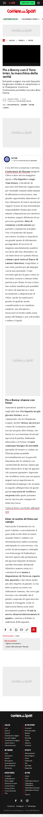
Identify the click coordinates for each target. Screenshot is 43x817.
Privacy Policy (10, 788)
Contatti (8, 776)
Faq (6, 793)
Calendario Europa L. (32, 788)
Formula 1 (28, 728)
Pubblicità (28, 761)
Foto (26, 779)
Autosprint (9, 756)
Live (13, 3)
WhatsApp (32, 806)
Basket (27, 733)
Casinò (27, 795)
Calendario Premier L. (32, 791)
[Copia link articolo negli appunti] (27, 629)
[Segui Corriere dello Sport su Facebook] (15, 800)
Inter (30, 41)
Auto (6, 753)
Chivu (6, 108)
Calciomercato (10, 745)
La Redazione (10, 779)
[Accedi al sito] (38, 3)
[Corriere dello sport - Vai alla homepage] (21, 11)
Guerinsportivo (10, 763)
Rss (26, 763)
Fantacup (8, 768)
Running (28, 738)
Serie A (21, 41)
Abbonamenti (30, 753)
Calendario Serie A (30, 19)
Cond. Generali (10, 791)
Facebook (11, 806)
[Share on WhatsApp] (16, 629)
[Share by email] (21, 629)
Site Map (28, 766)
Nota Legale (9, 781)
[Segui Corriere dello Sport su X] (21, 800)
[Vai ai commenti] (33, 629)
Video (27, 776)
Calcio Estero (10, 743)
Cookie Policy (10, 786)
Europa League (10, 738)
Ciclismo (28, 745)
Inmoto (7, 758)
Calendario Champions (29, 784)
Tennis (27, 736)
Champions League (12, 736)
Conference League (12, 740)
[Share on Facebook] (5, 629)
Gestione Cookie (11, 783)
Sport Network (10, 766)
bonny (24, 105)
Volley (27, 740)
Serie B (7, 733)
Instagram (20, 806)
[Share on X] (10, 629)
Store (27, 758)
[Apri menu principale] (4, 3)
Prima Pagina (29, 756)
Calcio (12, 41)
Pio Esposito (13, 105)
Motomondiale (30, 731)
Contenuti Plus (10, 19)
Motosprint (9, 761)
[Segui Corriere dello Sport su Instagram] (27, 800)
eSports (28, 743)
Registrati (28, 768)
